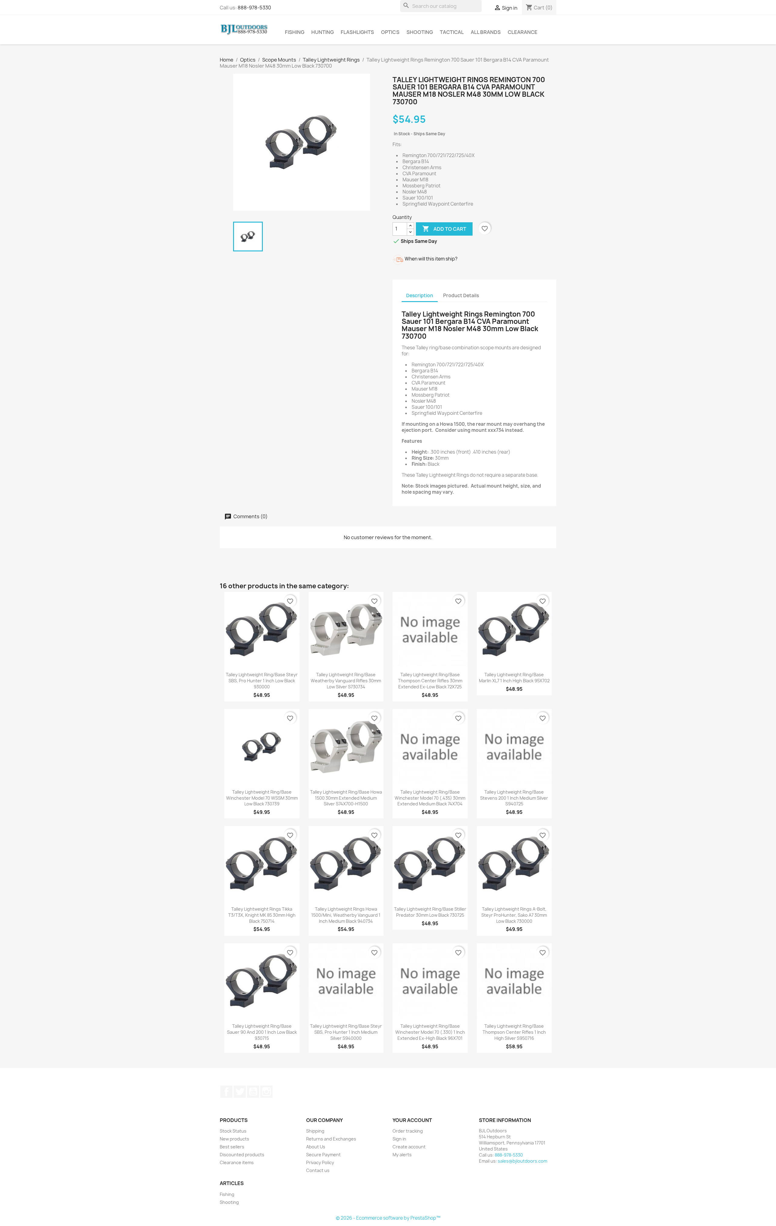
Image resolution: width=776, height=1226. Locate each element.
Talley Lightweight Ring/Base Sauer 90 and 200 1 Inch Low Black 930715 (262, 1032)
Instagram (266, 1092)
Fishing (294, 32)
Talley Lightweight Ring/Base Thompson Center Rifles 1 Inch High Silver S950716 (514, 1032)
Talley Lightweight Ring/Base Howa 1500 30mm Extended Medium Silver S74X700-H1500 (346, 798)
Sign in (399, 1139)
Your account (412, 1120)
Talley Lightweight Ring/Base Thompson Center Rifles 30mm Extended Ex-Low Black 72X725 (430, 681)
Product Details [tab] (461, 295)
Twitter (240, 1092)
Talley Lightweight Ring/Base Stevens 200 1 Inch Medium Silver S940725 (514, 798)
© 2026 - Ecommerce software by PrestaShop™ (388, 1218)
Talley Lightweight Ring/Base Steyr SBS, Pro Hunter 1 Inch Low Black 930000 (262, 681)
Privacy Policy (320, 1162)
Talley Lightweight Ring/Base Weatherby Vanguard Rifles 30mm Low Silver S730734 (346, 681)
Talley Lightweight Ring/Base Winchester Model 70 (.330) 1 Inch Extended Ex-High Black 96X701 (430, 1032)
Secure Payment (323, 1154)
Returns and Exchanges (331, 1139)
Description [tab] (419, 295)
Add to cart (444, 228)
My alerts (402, 1154)
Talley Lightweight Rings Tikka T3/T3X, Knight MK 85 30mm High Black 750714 (262, 915)
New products (234, 1139)
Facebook (226, 1092)
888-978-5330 (254, 7)
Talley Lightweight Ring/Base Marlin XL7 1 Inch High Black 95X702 (514, 678)
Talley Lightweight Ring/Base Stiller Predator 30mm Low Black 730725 (430, 912)
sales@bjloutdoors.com (522, 1161)
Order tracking (408, 1131)
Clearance (522, 32)
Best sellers (232, 1147)
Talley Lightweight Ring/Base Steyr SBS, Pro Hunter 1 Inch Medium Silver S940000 (346, 1032)
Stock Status (233, 1131)
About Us (315, 1147)
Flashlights (357, 32)
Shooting (419, 32)
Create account (409, 1147)
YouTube (253, 1092)
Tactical (452, 32)
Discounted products (242, 1154)
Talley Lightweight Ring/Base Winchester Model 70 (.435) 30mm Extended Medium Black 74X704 (430, 798)
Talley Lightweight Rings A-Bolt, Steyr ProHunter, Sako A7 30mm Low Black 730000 (514, 915)
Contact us (317, 1170)
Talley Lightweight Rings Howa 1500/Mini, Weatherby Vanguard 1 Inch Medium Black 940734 (345, 915)
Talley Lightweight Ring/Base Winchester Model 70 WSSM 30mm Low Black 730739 (262, 798)
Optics (390, 32)
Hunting (322, 32)
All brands (486, 32)
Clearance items (237, 1162)
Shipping (315, 1131)
